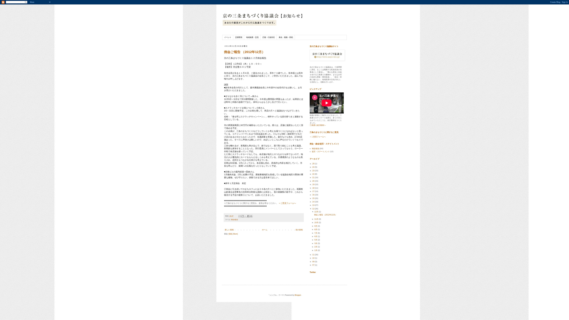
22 (313, 174)
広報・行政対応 (268, 37)
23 (313, 171)
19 (313, 184)
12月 (316, 212)
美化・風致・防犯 (286, 37)
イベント (227, 37)
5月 (316, 240)
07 (313, 265)
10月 (316, 222)
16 (313, 195)
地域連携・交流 (252, 37)
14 (313, 202)
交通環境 (238, 37)
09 (313, 262)
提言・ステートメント (321, 152)
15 (313, 198)
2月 (316, 247)
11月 (316, 219)
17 (313, 191)
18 (313, 188)
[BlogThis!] (242, 216)
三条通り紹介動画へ (318, 125)
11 (313, 255)
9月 (316, 226)
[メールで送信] (239, 216)
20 (313, 181)
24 (313, 167)
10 (313, 258)
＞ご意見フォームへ (287, 203)
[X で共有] (245, 216)
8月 (316, 229)
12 (313, 209)
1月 (316, 250)
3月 (316, 243)
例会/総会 (234, 219)
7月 (316, 233)
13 (313, 205)
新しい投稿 (229, 230)
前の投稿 (299, 230)
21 (313, 177)
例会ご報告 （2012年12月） (244, 52)
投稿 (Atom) (233, 234)
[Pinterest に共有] (251, 216)
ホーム (264, 230)
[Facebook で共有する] (248, 216)
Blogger (298, 295)
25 (313, 164)
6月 (316, 236)
